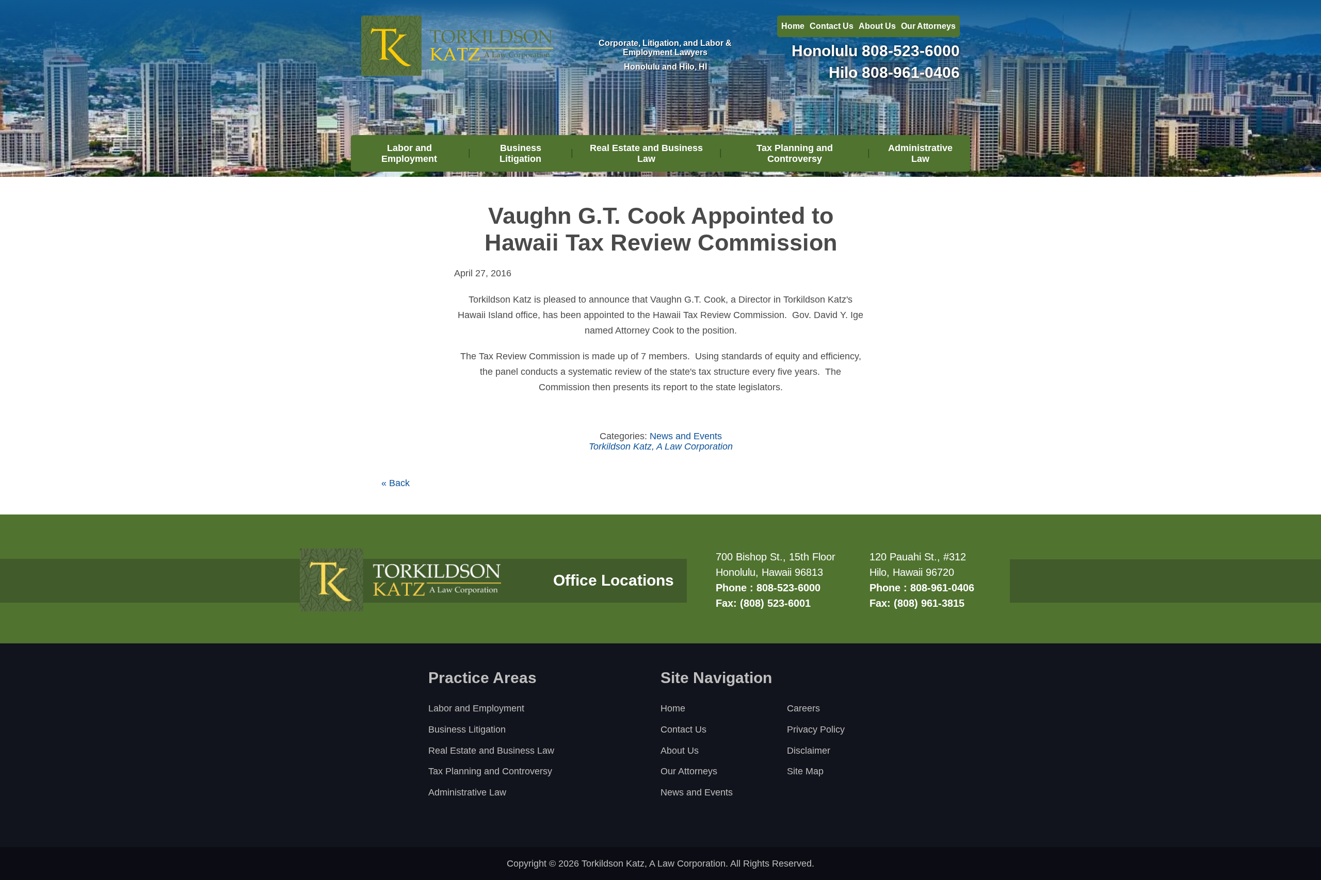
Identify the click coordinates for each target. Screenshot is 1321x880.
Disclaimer (808, 750)
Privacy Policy (816, 729)
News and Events (686, 436)
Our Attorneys (928, 26)
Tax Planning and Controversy (794, 153)
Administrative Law (920, 153)
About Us (877, 26)
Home (792, 26)
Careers (803, 708)
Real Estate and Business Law (646, 153)
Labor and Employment (409, 153)
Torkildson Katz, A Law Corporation (661, 446)
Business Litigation (520, 153)
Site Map (805, 771)
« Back (395, 483)
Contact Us (831, 26)
